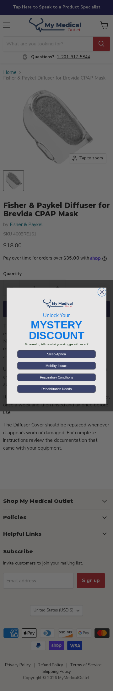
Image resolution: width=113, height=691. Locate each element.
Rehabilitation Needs (56, 389)
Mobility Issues (56, 366)
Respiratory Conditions (56, 377)
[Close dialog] (102, 292)
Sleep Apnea (56, 354)
